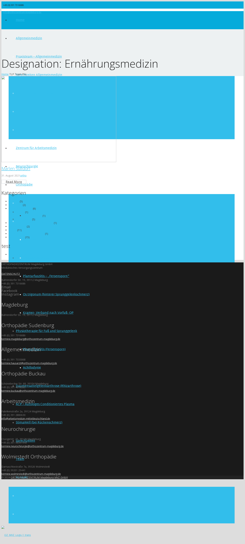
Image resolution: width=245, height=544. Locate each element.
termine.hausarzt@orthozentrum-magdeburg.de (29, 363)
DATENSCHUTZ (10, 273)
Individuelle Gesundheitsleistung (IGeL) (31, 223)
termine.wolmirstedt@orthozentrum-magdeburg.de (31, 473)
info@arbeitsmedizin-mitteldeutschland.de (25, 418)
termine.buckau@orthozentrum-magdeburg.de (28, 390)
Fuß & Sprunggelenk (20, 208)
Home (5, 74)
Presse (13, 230)
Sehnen (20, 212)
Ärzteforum (15, 205)
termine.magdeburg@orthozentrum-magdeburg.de (30, 339)
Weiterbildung (16, 237)
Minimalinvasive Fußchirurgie (32, 258)
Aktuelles (14, 201)
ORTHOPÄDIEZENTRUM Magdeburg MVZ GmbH (39, 477)
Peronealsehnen (32, 215)
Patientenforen (17, 226)
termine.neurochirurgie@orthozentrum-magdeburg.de (32, 446)
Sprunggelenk (23, 219)
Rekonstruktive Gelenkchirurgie (26, 233)
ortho (23, 175)
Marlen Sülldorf (15, 168)
